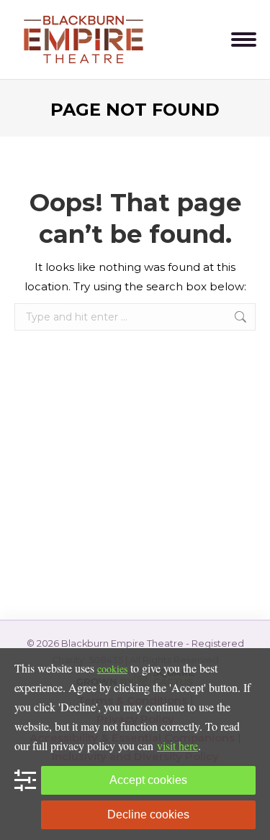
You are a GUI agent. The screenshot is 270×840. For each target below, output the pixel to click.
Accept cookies (148, 780)
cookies (112, 668)
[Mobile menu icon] (243, 39)
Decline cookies (148, 814)
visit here (177, 745)
